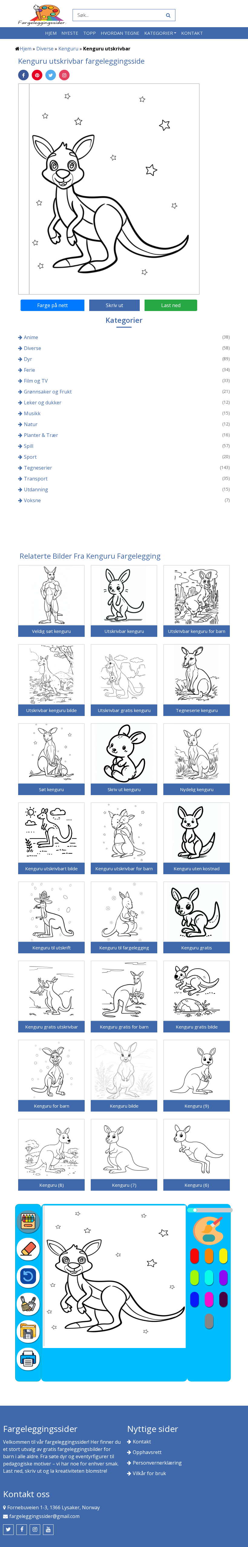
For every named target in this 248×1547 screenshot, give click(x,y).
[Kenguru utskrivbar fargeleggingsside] (109, 188)
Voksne (32, 500)
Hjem (51, 33)
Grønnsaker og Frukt (48, 391)
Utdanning (36, 489)
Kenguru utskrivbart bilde (51, 868)
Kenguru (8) (51, 1185)
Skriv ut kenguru (124, 789)
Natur (31, 424)
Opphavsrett (147, 1452)
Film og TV (36, 380)
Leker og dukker (42, 402)
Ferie (29, 370)
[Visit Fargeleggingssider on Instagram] (35, 1529)
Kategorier (158, 33)
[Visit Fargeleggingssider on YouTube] (48, 1529)
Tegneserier (38, 467)
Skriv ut (114, 305)
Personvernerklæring (157, 1462)
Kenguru (68, 48)
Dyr (28, 359)
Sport (30, 457)
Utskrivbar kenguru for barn (196, 631)
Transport (35, 478)
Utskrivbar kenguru (124, 631)
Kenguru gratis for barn (124, 1026)
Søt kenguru (51, 789)
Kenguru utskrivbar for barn (124, 868)
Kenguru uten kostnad (197, 868)
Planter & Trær (41, 435)
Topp (89, 33)
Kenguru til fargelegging (124, 947)
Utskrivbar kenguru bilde (51, 710)
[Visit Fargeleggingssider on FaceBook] (21, 1529)
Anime (31, 337)
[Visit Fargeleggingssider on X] (8, 1529)
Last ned (171, 305)
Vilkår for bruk (149, 1473)
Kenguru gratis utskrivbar (51, 1026)
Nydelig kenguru (197, 789)
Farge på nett (52, 305)
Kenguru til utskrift (51, 947)
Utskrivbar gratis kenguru (124, 710)
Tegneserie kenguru (197, 710)
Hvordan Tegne (120, 33)
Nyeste (69, 33)
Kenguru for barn (51, 1106)
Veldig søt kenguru (51, 631)
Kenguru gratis (196, 947)
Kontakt (192, 33)
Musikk (32, 413)
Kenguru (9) (196, 1106)
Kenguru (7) (124, 1185)
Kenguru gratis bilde (197, 1026)
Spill (28, 446)
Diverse (45, 48)
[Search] (168, 15)
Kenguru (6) (196, 1185)
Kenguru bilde (124, 1106)
